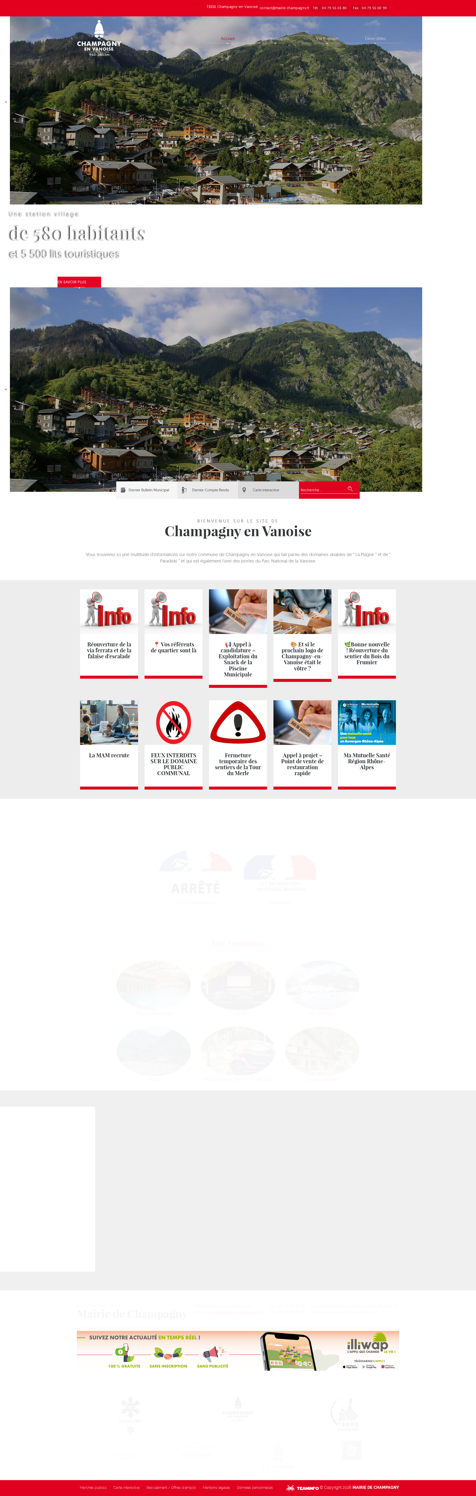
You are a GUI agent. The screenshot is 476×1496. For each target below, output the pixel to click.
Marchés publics (93, 1488)
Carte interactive (266, 490)
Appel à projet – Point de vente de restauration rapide (302, 764)
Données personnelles (255, 1488)
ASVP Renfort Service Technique (108, 1236)
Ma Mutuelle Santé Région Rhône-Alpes (367, 761)
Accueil (228, 38)
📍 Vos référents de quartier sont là (173, 647)
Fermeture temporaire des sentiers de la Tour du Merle (238, 764)
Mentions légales (216, 1488)
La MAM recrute (109, 755)
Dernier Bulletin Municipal (149, 490)
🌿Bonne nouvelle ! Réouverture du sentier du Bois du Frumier (367, 653)
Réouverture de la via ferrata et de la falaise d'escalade (109, 650)
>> (386, 1162)
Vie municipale (275, 38)
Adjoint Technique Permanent (105, 1209)
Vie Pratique (327, 38)
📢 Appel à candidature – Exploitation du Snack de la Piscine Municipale (238, 659)
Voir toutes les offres (167, 1171)
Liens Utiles (375, 38)
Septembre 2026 (359, 1162)
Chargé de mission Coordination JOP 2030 (118, 1182)
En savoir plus (72, 282)
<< (331, 1162)
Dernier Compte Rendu (210, 490)
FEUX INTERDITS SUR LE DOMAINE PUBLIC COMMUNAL (173, 764)
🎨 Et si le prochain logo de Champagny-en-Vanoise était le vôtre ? (302, 656)
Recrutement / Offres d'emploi (171, 1488)
